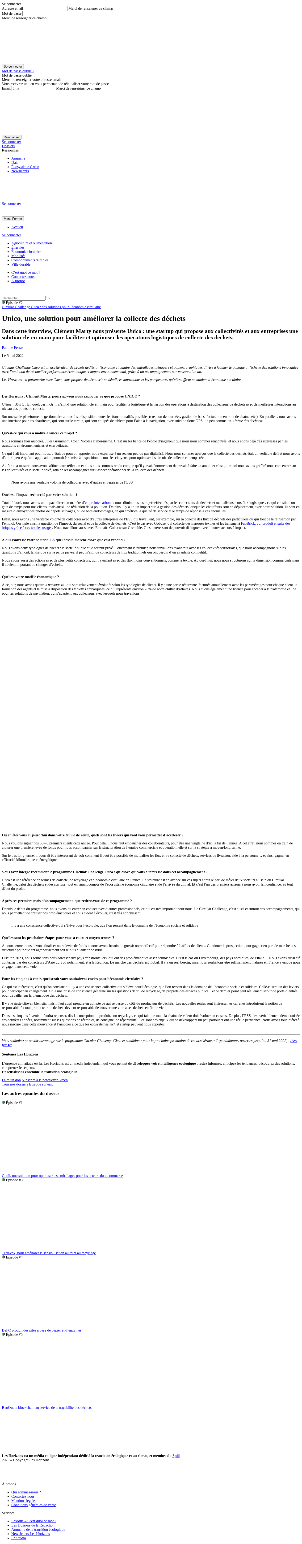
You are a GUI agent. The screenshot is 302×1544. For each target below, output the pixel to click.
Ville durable (20, 264)
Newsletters (20, 171)
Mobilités (18, 256)
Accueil (17, 227)
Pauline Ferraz (12, 348)
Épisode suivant (41, 1084)
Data (14, 162)
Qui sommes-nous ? (26, 1492)
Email (6, 88)
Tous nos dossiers (15, 1084)
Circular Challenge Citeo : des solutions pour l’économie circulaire (51, 307)
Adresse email (12, 8)
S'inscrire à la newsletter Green (45, 1080)
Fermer (17, 219)
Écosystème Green (25, 167)
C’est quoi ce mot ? (25, 272)
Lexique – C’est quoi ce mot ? (33, 1521)
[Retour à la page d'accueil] (37, 199)
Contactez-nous (22, 277)
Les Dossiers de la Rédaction (33, 1525)
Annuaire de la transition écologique (38, 1529)
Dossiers (8, 146)
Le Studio (18, 1538)
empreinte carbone (98, 503)
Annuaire (18, 158)
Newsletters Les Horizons (30, 1534)
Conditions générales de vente (33, 1505)
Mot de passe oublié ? (18, 71)
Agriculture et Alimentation (31, 243)
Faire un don (11, 1080)
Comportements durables (29, 260)
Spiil (176, 1456)
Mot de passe (11, 13)
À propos (18, 281)
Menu (7, 219)
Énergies (17, 247)
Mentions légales (23, 1501)
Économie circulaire (26, 252)
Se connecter (11, 142)
